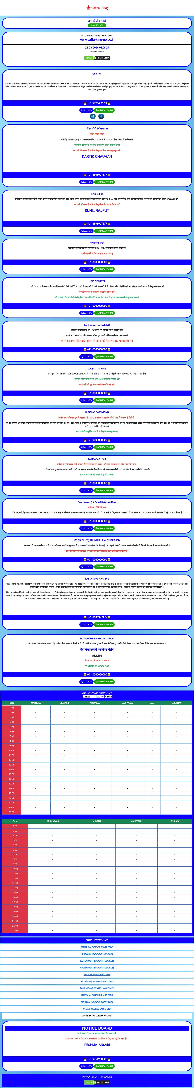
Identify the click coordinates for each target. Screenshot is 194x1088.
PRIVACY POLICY (90, 1077)
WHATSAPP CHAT (105, 110)
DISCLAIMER (106, 1077)
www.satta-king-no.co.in (97, 40)
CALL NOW (87, 110)
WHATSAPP (98, 25)
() (97, 947)
